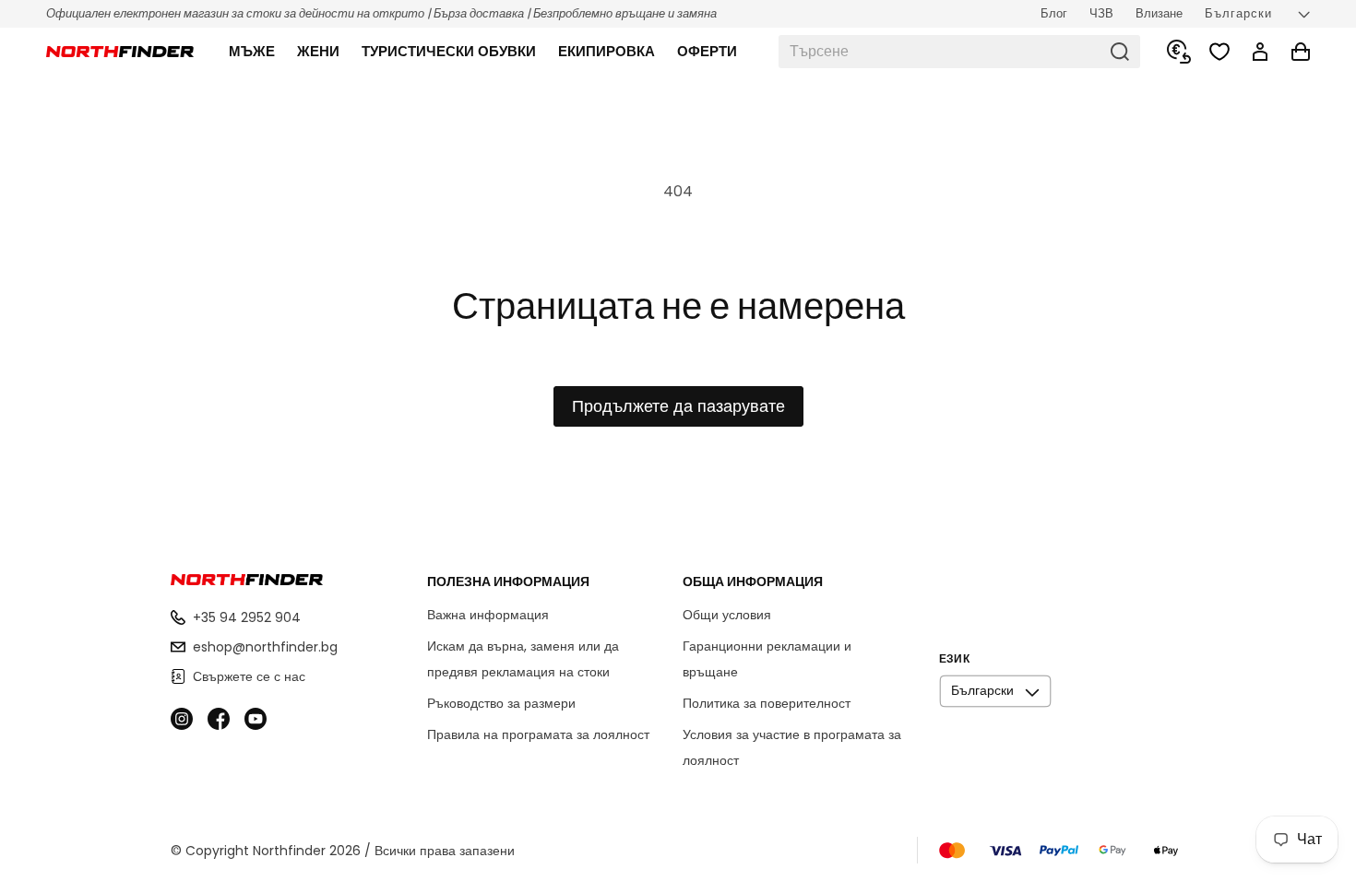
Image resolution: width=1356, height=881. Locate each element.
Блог (1054, 13)
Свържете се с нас (249, 676)
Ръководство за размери (501, 703)
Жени (318, 51)
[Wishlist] (1219, 51)
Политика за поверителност (766, 703)
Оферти (707, 51)
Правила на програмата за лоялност (538, 734)
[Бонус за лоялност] (1179, 51)
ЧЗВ (1101, 13)
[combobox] (959, 51)
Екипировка (606, 51)
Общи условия (727, 614)
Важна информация (488, 614)
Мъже (252, 51)
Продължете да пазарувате (678, 405)
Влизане (1159, 13)
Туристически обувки (449, 51)
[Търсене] (1120, 51)
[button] (252, 52)
